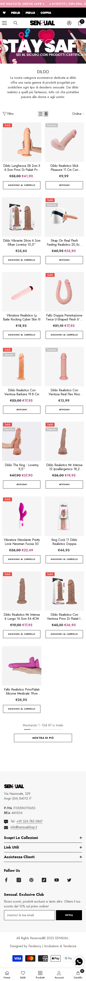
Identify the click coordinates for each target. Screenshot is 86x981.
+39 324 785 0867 (29, 821)
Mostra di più (43, 738)
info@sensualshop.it (24, 827)
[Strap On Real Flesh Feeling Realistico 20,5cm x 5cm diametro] (64, 217)
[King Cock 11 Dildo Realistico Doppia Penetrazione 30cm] (64, 516)
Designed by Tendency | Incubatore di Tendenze (43, 946)
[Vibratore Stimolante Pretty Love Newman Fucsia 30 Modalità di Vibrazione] (21, 516)
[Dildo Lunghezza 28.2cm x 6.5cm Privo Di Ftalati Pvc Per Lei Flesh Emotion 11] (21, 142)
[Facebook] (6, 880)
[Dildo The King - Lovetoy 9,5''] (21, 441)
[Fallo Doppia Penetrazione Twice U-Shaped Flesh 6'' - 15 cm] (64, 291)
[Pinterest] (31, 880)
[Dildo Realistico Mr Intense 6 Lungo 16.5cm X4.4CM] (21, 591)
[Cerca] (15, 23)
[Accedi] (69, 23)
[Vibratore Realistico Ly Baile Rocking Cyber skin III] (21, 291)
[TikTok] (44, 880)
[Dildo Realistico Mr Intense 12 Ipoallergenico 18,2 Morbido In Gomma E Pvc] (64, 441)
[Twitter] (69, 880)
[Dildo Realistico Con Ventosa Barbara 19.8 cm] (21, 366)
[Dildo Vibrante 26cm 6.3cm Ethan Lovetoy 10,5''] (21, 217)
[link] (59, 974)
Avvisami (64, 185)
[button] (40, 113)
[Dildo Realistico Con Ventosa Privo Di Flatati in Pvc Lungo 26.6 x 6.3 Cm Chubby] (64, 591)
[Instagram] (19, 880)
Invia (69, 915)
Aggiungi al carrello (21, 185)
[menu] (4, 23)
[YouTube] (56, 880)
